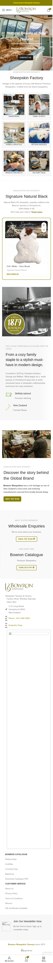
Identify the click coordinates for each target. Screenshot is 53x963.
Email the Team (15, 625)
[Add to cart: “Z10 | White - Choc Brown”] (43, 224)
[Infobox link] (26, 925)
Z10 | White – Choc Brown (18, 266)
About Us (9, 888)
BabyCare (9, 874)
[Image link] (19, 587)
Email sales (37, 212)
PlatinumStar (11, 859)
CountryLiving (11, 869)
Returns (8, 903)
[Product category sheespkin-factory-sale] (39, 162)
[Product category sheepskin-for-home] (14, 134)
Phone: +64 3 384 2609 (19, 618)
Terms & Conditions (14, 898)
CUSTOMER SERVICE (15, 884)
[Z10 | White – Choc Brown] (26, 242)
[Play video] (26, 444)
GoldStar (9, 864)
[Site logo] (26, 10)
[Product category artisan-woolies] (39, 134)
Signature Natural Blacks (17, 270)
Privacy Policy (11, 893)
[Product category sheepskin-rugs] (14, 106)
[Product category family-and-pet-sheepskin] (39, 106)
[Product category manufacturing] (14, 162)
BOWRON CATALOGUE (16, 854)
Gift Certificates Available (16, 908)
